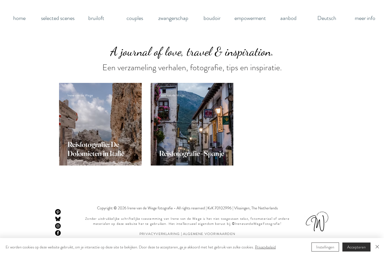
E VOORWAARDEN (218, 233)
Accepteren (356, 247)
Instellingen (325, 247)
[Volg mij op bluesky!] (58, 219)
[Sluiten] (377, 247)
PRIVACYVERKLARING (160, 233)
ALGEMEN (192, 233)
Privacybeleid (265, 247)
